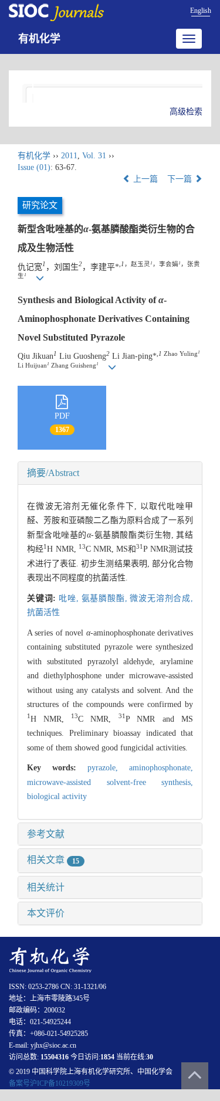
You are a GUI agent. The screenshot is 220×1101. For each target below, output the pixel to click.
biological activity (57, 796)
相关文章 (53, 860)
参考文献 (46, 834)
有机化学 (39, 39)
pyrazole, (108, 767)
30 (149, 1057)
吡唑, (70, 598)
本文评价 (46, 913)
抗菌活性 (43, 612)
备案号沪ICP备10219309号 (49, 1083)
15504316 (54, 1057)
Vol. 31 (94, 155)
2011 (69, 155)
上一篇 (144, 179)
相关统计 (46, 887)
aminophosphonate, (161, 767)
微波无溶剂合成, (161, 598)
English (200, 10)
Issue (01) (34, 167)
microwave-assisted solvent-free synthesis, (110, 782)
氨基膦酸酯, (106, 598)
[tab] (110, 473)
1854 (107, 1057)
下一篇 (180, 179)
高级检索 (186, 111)
